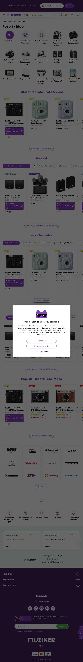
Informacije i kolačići (41, 351)
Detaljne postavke (41, 346)
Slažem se (41, 340)
